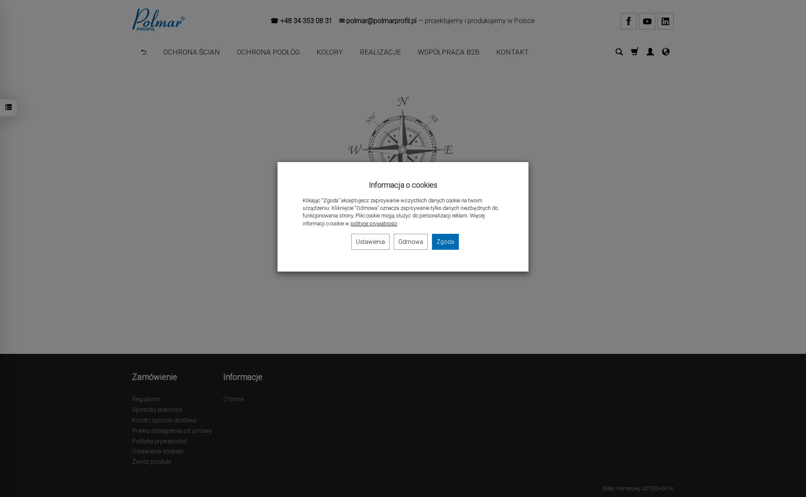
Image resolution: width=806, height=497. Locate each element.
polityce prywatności (374, 223)
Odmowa (410, 241)
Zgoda (445, 241)
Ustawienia (370, 241)
